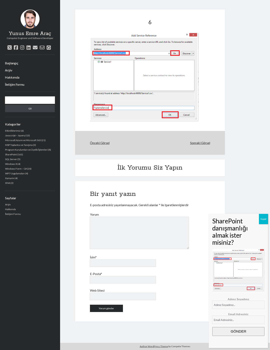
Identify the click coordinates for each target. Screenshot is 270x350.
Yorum (94, 214)
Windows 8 (11, 163)
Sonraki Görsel (200, 143)
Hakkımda (12, 77)
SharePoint (11, 154)
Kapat (263, 218)
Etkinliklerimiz (12, 130)
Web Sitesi (97, 290)
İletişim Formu (14, 84)
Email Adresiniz (238, 314)
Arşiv (8, 70)
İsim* (93, 257)
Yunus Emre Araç (30, 33)
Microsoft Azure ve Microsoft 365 (23, 140)
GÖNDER (238, 331)
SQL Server (11, 159)
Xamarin (9, 178)
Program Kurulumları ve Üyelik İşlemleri (26, 149)
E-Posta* (96, 274)
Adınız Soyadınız (238, 299)
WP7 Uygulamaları (15, 173)
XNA (7, 182)
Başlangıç (11, 63)
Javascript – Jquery (15, 135)
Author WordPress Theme (154, 346)
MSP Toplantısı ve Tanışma (19, 144)
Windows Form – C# (16, 168)
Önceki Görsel (100, 143)
